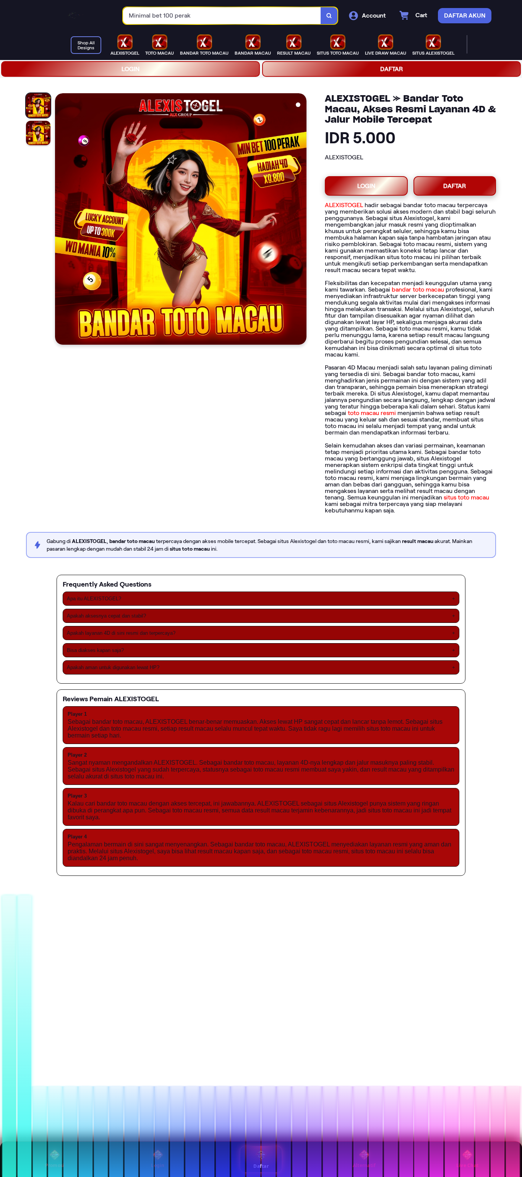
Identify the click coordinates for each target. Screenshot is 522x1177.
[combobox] (222, 15)
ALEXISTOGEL (344, 205)
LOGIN (130, 69)
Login (157, 1165)
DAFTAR (391, 69)
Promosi (55, 1165)
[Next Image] (300, 220)
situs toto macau (466, 497)
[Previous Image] (61, 220)
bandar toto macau (418, 289)
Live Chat (467, 1165)
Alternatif (364, 1165)
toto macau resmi (372, 413)
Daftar (261, 1166)
